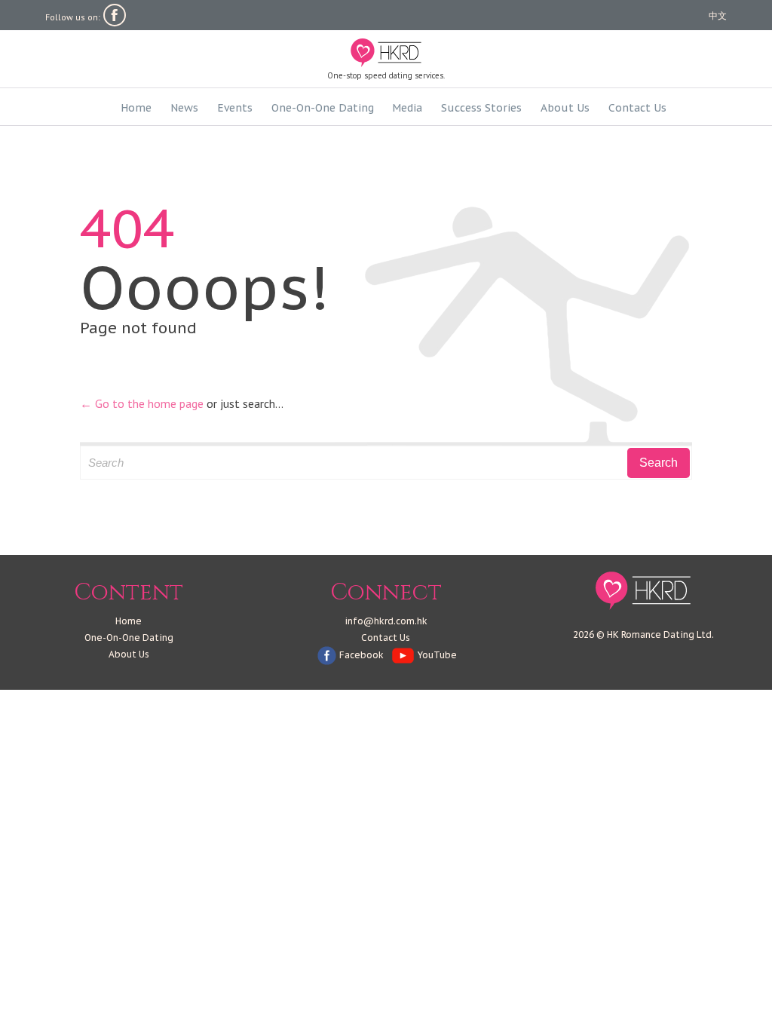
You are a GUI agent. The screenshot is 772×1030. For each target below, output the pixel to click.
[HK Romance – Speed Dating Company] (386, 52)
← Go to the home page (142, 403)
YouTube (437, 655)
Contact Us (385, 637)
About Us (129, 654)
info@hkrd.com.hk (386, 621)
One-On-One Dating (128, 637)
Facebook (361, 655)
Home (128, 621)
